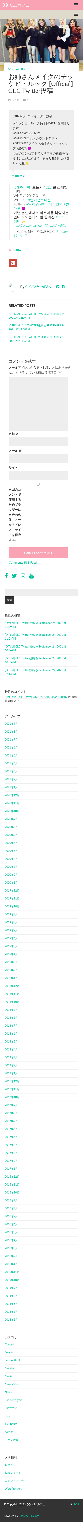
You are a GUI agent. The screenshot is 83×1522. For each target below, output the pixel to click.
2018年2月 (11, 1065)
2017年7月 (11, 1121)
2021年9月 (11, 724)
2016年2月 (11, 1256)
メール (15, 450)
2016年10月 (12, 1192)
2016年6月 (11, 1224)
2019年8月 (11, 922)
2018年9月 (11, 1010)
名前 (14, 433)
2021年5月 (11, 755)
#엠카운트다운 (39, 200)
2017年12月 (12, 1081)
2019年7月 (11, 930)
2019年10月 (12, 906)
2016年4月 (11, 1240)
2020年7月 (11, 835)
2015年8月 (11, 1296)
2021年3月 (11, 771)
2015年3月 (11, 1312)
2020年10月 (12, 811)
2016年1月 (11, 1264)
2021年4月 (11, 763)
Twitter (17, 250)
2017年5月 (11, 1137)
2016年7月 (11, 1216)
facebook (10, 1352)
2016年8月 (11, 1208)
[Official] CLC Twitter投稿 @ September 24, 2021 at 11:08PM (37, 327)
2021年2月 (11, 779)
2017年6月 (11, 1129)
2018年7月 (11, 1025)
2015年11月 (12, 1272)
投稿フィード (13, 1473)
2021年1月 (11, 787)
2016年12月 (12, 1176)
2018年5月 (11, 1041)
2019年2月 (11, 970)
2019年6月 (11, 938)
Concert (9, 1344)
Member (10, 1368)
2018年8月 (11, 1018)
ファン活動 (11, 1440)
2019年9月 (11, 914)
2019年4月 (11, 954)
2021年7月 (11, 739)
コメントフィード (15, 1481)
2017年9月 (11, 1105)
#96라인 (32, 204)
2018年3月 (11, 1057)
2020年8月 (11, 827)
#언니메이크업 (51, 204)
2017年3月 (11, 1153)
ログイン (10, 1465)
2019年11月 (12, 898)
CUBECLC (18, 176)
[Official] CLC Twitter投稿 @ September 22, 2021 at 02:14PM (35, 672)
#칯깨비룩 (22, 187)
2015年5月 (11, 1304)
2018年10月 (12, 1002)
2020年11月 (12, 803)
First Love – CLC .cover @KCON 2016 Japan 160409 (36, 697)
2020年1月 (11, 882)
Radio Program (13, 1400)
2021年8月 (11, 731)
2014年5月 (11, 1319)
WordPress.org (13, 1489)
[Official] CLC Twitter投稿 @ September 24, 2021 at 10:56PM (37, 339)
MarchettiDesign (29, 1516)
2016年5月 (11, 1232)
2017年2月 (11, 1161)
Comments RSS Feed (23, 562)
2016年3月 (11, 1248)
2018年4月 (11, 1049)
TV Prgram (11, 1424)
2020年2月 (11, 875)
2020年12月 (12, 795)
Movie (8, 1376)
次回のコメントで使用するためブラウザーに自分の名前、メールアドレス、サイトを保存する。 (15, 515)
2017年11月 (12, 1089)
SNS (10, 69)
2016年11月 (12, 1184)
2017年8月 (11, 1113)
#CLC (48, 187)
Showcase (11, 1408)
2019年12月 (12, 890)
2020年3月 (11, 867)
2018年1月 (11, 1073)
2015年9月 (11, 1288)
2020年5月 (11, 851)
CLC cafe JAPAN (38, 287)
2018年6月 (11, 1033)
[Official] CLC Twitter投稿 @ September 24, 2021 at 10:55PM (35, 660)
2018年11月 (12, 994)
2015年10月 (12, 1280)
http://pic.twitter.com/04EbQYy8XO (40, 225)
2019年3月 (11, 962)
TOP (76, 1504)
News (8, 1392)
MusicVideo (12, 1384)
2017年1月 (11, 1169)
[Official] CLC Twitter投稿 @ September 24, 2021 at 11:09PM (37, 316)
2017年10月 (12, 1097)
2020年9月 (11, 819)
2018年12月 (12, 986)
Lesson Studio (13, 1360)
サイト (13, 467)
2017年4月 (11, 1145)
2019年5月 (11, 946)
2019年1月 (11, 978)
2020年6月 (11, 843)
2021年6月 (11, 747)
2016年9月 (11, 1200)
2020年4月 (11, 859)
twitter (19, 69)
